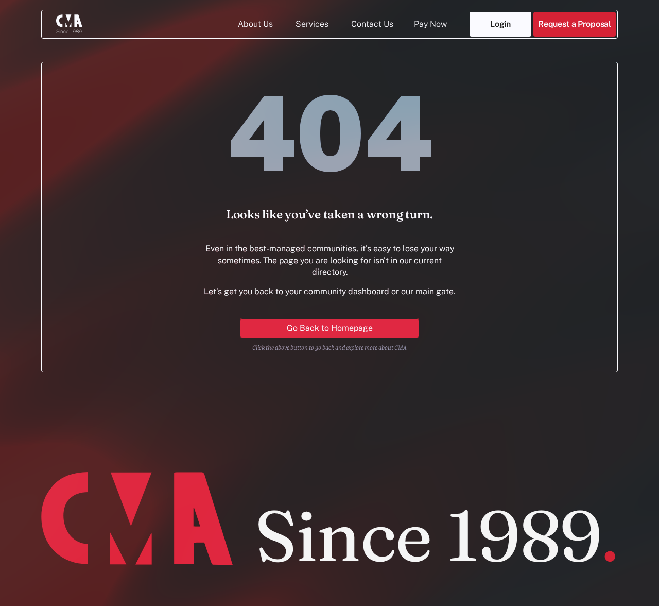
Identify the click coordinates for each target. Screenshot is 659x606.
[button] (574, 24)
